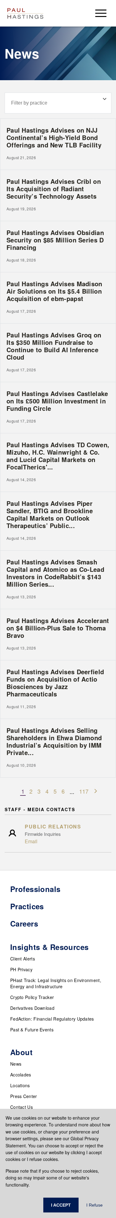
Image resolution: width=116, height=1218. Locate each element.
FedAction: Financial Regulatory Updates (52, 1019)
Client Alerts (22, 959)
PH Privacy (21, 969)
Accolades (20, 1074)
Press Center (23, 1096)
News (15, 1064)
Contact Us (21, 1107)
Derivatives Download (32, 1008)
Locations (20, 1085)
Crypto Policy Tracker (32, 997)
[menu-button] (101, 13)
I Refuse (94, 1205)
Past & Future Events (32, 1029)
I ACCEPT (61, 1205)
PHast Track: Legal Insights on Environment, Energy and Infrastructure (55, 983)
